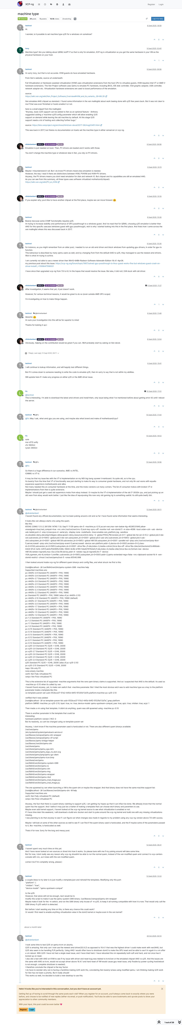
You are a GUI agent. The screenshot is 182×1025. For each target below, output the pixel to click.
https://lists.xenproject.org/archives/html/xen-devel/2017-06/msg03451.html (66, 125)
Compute (23, 19)
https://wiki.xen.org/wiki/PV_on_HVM (41, 182)
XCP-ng (29, 4)
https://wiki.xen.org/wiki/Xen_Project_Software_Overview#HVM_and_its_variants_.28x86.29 (65, 96)
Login (32, 1010)
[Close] (162, 988)
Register (23, 1010)
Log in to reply (157, 19)
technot (28, 26)
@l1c (37, 415)
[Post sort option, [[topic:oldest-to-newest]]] (147, 19)
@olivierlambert (41, 313)
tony (27, 48)
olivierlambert (30, 144)
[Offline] (21, 146)
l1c (26, 391)
